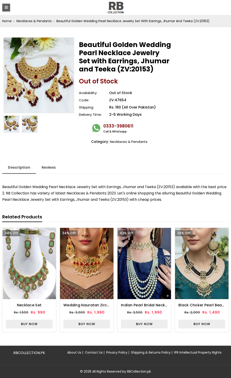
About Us (74, 352)
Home (7, 21)
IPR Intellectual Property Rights (198, 352)
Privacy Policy (116, 352)
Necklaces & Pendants (34, 21)
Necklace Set (29, 305)
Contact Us (94, 352)
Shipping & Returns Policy (151, 352)
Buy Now (29, 324)
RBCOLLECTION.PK (29, 352)
